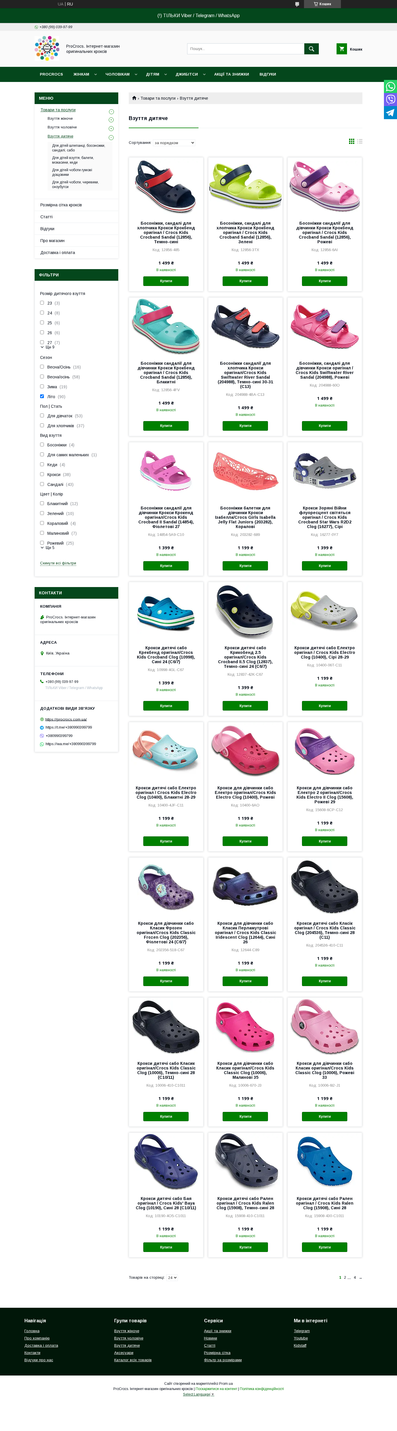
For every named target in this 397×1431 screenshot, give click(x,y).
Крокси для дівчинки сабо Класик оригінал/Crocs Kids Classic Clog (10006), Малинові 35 (245, 1070)
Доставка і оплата (57, 252)
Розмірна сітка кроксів (61, 205)
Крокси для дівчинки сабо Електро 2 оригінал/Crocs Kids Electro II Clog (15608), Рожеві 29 (324, 795)
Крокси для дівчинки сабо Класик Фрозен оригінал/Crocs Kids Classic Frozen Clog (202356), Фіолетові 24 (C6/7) (166, 932)
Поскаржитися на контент (216, 1389)
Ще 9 (50, 347)
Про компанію (37, 1338)
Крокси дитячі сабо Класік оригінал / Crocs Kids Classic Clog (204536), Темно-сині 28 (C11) (324, 930)
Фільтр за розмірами (223, 1360)
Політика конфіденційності (262, 1389)
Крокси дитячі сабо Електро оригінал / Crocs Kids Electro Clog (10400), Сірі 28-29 (324, 652)
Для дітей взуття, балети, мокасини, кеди (73, 160)
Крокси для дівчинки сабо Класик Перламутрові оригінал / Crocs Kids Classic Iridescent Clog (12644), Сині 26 (245, 932)
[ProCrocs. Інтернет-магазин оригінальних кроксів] (47, 59)
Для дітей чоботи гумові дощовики (72, 172)
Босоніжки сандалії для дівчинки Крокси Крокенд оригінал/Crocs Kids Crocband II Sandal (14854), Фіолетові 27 (166, 517)
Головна (32, 1331)
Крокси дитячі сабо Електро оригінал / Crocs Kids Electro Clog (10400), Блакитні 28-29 (165, 792)
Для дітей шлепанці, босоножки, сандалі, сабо (78, 148)
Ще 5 (50, 547)
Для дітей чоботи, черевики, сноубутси (75, 184)
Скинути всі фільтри (58, 563)
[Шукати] (311, 48)
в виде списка (359, 143)
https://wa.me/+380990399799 (71, 744)
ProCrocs (51, 74)
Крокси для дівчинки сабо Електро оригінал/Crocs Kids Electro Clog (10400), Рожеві (245, 792)
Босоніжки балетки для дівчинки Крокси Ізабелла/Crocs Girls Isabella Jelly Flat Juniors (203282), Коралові (245, 517)
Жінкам (81, 74)
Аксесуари (123, 1352)
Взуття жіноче (60, 118)
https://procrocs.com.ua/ (66, 719)
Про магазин (52, 240)
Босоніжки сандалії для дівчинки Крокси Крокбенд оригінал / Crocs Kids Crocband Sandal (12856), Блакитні (166, 372)
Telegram (302, 1331)
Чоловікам (117, 74)
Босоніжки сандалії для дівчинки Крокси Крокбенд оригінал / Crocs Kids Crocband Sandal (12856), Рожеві (324, 232)
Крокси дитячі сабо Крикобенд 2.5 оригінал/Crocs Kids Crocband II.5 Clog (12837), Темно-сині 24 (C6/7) (245, 657)
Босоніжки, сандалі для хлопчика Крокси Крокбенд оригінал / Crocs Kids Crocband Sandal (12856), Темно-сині (166, 232)
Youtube (301, 1338)
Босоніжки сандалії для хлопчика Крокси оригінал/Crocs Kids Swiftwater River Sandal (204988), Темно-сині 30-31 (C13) (245, 375)
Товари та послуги (158, 98)
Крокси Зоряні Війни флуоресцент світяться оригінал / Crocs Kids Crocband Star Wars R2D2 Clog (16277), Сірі (324, 517)
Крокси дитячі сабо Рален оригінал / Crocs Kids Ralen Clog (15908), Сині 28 (324, 1203)
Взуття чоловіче (62, 127)
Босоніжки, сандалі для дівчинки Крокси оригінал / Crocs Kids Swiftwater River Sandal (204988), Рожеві (325, 370)
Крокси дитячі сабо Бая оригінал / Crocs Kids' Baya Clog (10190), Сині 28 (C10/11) (166, 1203)
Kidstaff (300, 1345)
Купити (166, 281)
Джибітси (187, 74)
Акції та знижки (231, 74)
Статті (46, 216)
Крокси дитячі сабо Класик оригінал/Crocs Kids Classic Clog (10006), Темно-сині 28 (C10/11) (166, 1070)
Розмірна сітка (217, 1352)
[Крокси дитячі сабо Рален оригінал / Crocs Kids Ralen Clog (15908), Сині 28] (325, 1162)
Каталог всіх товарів (133, 1360)
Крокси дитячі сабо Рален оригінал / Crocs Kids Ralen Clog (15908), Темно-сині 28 (245, 1203)
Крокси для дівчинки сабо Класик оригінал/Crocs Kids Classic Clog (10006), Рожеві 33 (324, 1070)
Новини (210, 1338)
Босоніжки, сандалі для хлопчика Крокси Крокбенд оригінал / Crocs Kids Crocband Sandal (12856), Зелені (245, 232)
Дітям (152, 74)
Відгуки (268, 74)
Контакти (32, 1352)
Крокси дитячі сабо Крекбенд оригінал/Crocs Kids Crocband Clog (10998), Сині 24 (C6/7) (166, 654)
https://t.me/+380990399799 (69, 727)
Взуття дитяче (60, 136)
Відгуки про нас (38, 1360)
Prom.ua (226, 1384)
